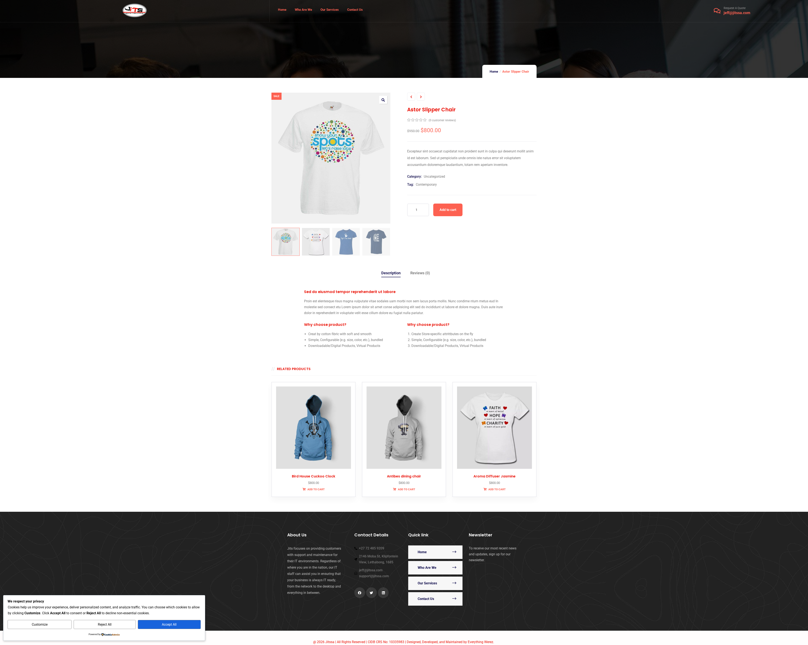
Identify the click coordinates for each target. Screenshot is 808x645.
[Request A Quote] (717, 10)
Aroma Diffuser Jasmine (494, 476)
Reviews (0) (420, 273)
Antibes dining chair (404, 476)
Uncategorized (434, 177)
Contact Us (426, 599)
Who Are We (427, 568)
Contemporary (426, 185)
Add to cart (448, 210)
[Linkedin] (383, 592)
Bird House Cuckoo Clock (313, 476)
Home (494, 71)
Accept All (169, 624)
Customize (40, 624)
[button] (383, 100)
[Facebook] (359, 592)
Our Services (427, 583)
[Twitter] (371, 592)
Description (391, 273)
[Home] (134, 11)
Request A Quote (735, 8)
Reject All (105, 624)
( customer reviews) (442, 120)
